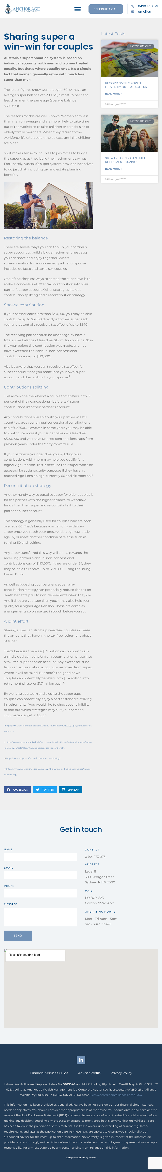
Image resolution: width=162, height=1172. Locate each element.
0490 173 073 (95, 857)
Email (8, 867)
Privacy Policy (121, 1073)
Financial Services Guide (49, 1073)
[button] (77, 9)
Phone (9, 885)
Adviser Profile (89, 1073)
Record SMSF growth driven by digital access (126, 85)
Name (8, 849)
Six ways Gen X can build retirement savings (125, 160)
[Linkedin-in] (81, 1060)
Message (11, 904)
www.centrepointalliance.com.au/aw (117, 1095)
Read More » (113, 93)
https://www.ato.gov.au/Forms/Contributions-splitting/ (33, 758)
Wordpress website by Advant (81, 1157)
